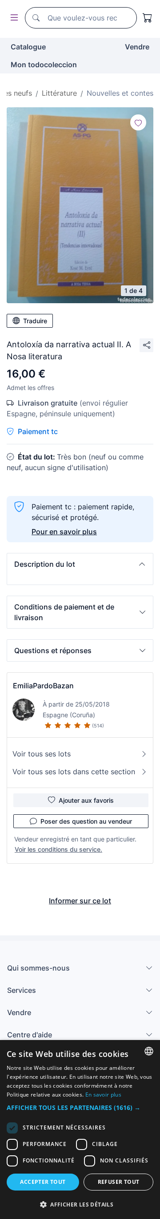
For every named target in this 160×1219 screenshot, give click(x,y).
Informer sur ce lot (80, 900)
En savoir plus (103, 1094)
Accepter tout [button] (42, 1182)
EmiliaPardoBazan (43, 685)
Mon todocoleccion (44, 64)
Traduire (35, 321)
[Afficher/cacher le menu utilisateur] (12, 18)
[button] (80, 564)
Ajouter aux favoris (86, 800)
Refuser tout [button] (119, 1182)
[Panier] (147, 18)
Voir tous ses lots (41, 753)
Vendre (137, 46)
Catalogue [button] (28, 46)
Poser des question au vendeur (86, 821)
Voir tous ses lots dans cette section (73, 771)
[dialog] (80, 1129)
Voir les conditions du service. (58, 849)
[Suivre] (138, 122)
